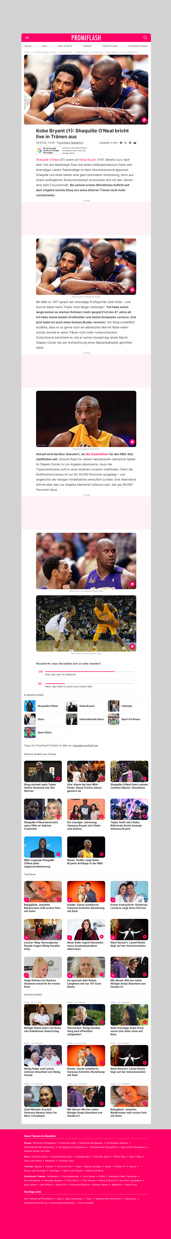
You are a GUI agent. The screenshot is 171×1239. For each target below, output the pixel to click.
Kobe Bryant (87, 159)
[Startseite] (86, 37)
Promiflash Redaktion (70, 142)
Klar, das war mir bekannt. (60, 674)
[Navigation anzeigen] (27, 37)
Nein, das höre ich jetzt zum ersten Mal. (69, 686)
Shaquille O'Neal (47, 159)
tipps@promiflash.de (85, 745)
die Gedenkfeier (97, 454)
